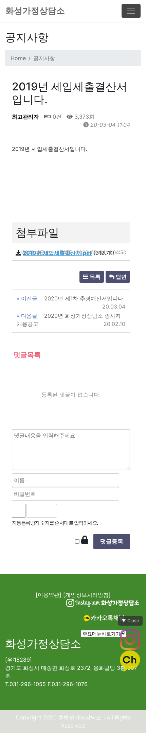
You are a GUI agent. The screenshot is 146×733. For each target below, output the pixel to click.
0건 (56, 116)
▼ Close (130, 620)
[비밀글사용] (84, 540)
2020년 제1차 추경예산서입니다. (84, 298)
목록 (94, 276)
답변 (120, 276)
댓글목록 (26, 355)
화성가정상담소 (35, 10)
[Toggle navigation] (131, 11)
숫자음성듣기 (65, 511)
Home (18, 58)
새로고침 (81, 511)
